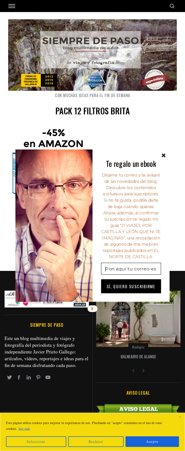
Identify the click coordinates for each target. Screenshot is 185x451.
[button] (131, 163)
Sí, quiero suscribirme (131, 286)
